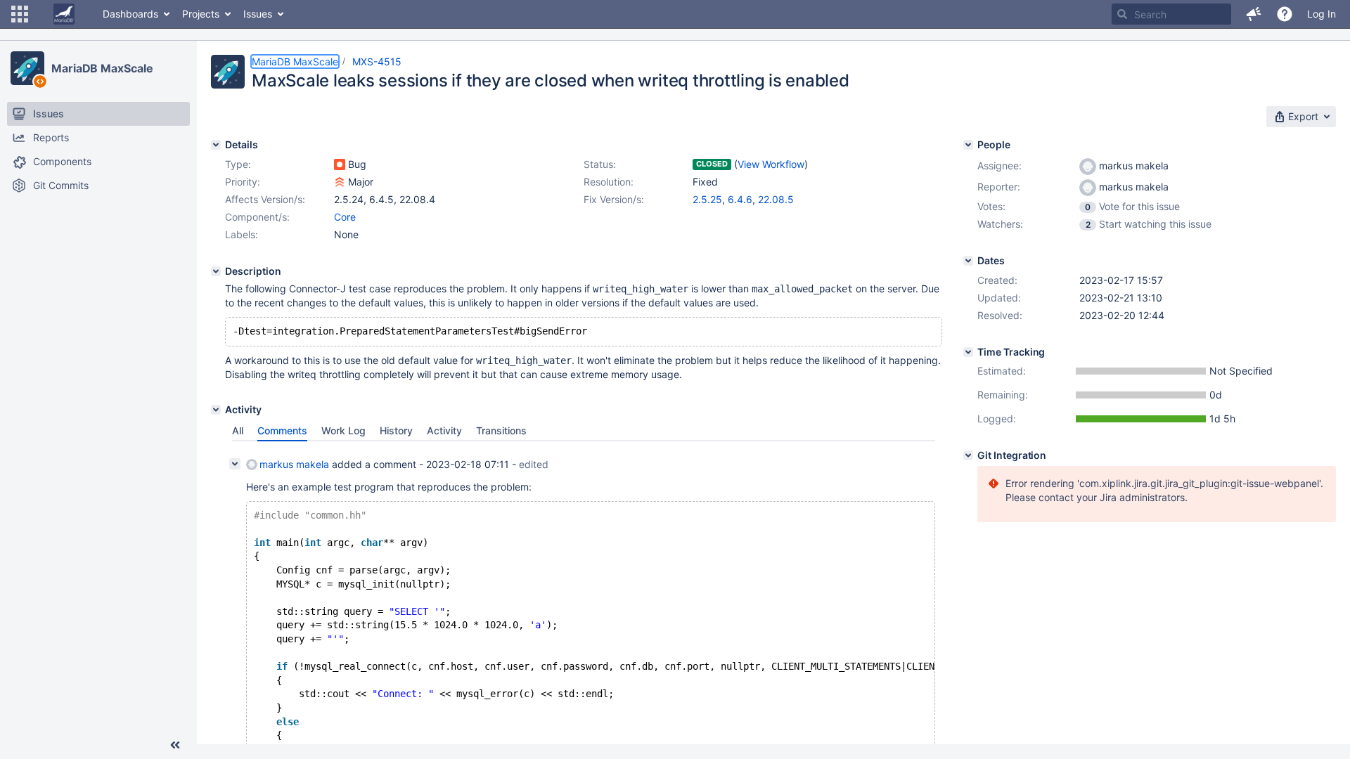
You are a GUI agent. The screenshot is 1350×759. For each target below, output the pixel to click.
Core (345, 217)
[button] (19, 14)
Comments (282, 430)
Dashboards (130, 14)
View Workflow (771, 164)
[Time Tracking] (968, 352)
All (237, 430)
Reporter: (998, 187)
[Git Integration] (968, 455)
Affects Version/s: (265, 199)
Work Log (343, 430)
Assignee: (999, 165)
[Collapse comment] (234, 463)
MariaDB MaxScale (102, 68)
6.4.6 (740, 199)
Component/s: (257, 217)
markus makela (294, 464)
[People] (968, 145)
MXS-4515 (376, 61)
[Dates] (968, 261)
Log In (1321, 14)
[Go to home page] (64, 14)
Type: (238, 164)
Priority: (242, 182)
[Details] (216, 145)
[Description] (216, 271)
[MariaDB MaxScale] (27, 68)
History (396, 430)
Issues (257, 14)
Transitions (501, 430)
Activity (444, 430)
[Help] (1284, 14)
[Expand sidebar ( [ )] (175, 744)
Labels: (241, 234)
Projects (200, 14)
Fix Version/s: (614, 199)
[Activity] (216, 410)
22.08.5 (776, 199)
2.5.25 (707, 199)
